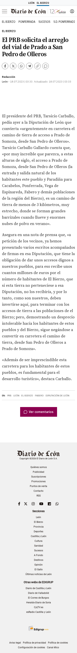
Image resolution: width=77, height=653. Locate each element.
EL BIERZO (8, 22)
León (16, 395)
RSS (39, 495)
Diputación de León (57, 395)
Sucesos (38, 550)
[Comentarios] (45, 66)
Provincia (39, 526)
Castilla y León (38, 536)
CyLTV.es (38, 607)
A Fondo (38, 555)
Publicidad (38, 472)
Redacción (8, 77)
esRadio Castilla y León (38, 612)
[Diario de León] (38, 453)
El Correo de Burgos (38, 597)
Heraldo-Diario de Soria (38, 602)
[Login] (72, 11)
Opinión (38, 564)
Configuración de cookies (31, 647)
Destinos (38, 560)
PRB (9, 395)
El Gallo (39, 569)
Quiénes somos (38, 467)
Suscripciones (38, 476)
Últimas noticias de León (38, 574)
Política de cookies (58, 642)
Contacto (38, 491)
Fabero (39, 395)
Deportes (38, 531)
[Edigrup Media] (38, 628)
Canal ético (53, 647)
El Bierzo (9, 31)
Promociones (38, 481)
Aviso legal (15, 642)
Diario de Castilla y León (38, 588)
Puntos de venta (38, 486)
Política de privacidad (34, 642)
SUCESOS (44, 22)
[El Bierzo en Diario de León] (38, 11)
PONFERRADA (27, 22)
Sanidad (38, 545)
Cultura (38, 541)
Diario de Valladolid (38, 593)
